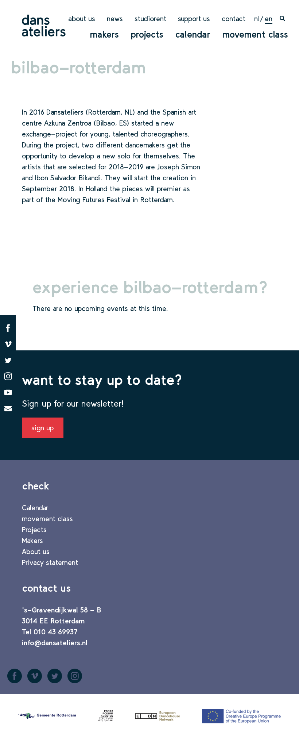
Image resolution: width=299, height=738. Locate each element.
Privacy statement (50, 562)
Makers (104, 34)
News (115, 18)
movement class (255, 34)
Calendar (192, 34)
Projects (147, 34)
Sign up (42, 427)
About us (81, 18)
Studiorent (150, 18)
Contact (233, 18)
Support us (194, 18)
